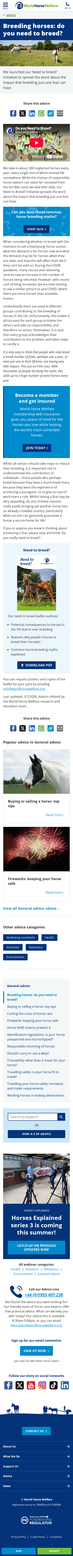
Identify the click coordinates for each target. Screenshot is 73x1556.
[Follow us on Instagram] (42, 1385)
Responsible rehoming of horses (31, 1046)
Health (49, 937)
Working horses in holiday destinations (35, 1095)
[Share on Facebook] (13, 113)
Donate (54, 1551)
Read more (54, 815)
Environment (15, 957)
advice (11, 15)
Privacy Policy (18, 1536)
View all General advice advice (30, 908)
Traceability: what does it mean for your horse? (36, 1062)
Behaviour (36, 947)
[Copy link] (50, 113)
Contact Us (35, 1431)
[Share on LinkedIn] (32, 113)
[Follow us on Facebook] (8, 1385)
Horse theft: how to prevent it (29, 1027)
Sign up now (35, 1351)
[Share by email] (60, 113)
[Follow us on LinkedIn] (65, 1385)
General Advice (49, 1274)
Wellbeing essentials (21, 937)
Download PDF (39, 665)
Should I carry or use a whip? (28, 1053)
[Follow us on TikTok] (53, 1385)
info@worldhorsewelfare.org (24, 689)
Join (18, 1551)
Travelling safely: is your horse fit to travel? (33, 1074)
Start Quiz (35, 229)
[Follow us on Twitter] (20, 1385)
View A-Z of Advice (36, 1134)
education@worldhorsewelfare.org (36, 1325)
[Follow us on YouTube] (31, 1385)
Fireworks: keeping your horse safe (32, 1020)
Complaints (56, 1536)
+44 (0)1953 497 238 (44, 1294)
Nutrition (13, 947)
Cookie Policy (38, 1536)
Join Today (35, 448)
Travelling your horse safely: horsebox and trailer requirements (35, 1086)
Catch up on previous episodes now (36, 1247)
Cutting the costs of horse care (29, 1013)
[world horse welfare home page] (36, 6)
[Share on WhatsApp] (41, 113)
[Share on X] (22, 113)
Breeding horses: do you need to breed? (32, 997)
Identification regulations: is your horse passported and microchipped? (36, 1036)
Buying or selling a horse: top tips (31, 1006)
